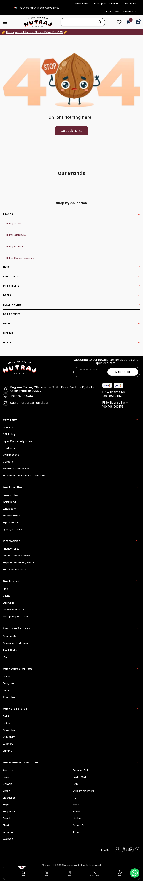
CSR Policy (9, 434)
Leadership (9, 448)
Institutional (9, 502)
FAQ (5, 657)
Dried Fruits (11, 286)
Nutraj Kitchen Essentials (20, 258)
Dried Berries (11, 314)
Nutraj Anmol (13, 223)
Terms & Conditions (14, 569)
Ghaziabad (9, 730)
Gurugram (9, 737)
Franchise (131, 3)
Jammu (7, 750)
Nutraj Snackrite (15, 246)
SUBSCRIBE (123, 372)
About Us (8, 427)
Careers (8, 462)
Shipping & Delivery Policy (18, 562)
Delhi (6, 716)
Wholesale (9, 509)
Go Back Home (71, 131)
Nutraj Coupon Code (15, 616)
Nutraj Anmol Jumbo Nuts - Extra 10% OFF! (34, 32)
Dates (7, 295)
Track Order (82, 3)
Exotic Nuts (11, 276)
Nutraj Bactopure (16, 235)
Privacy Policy (11, 548)
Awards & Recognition (16, 468)
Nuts (6, 267)
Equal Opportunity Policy (17, 441)
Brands (8, 214)
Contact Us (130, 11)
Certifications (11, 455)
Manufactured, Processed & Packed (25, 475)
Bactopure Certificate (107, 3)
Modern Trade (11, 515)
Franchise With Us (13, 609)
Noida (6, 723)
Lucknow (8, 744)
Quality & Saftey (12, 529)
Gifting (8, 333)
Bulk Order (112, 11)
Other (7, 342)
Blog (5, 589)
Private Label (10, 495)
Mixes (6, 323)
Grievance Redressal (15, 643)
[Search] (100, 22)
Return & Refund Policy (16, 555)
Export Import (11, 522)
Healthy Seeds (12, 305)
